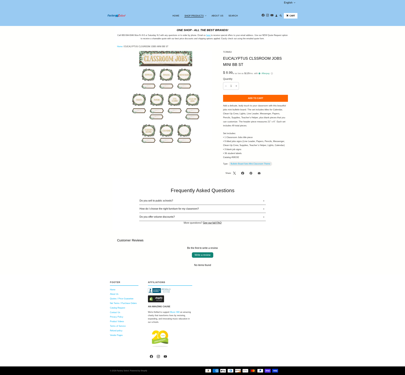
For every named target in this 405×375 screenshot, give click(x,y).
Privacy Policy (116, 317)
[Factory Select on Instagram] (158, 356)
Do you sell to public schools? (156, 200)
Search (233, 15)
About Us (217, 15)
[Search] (280, 15)
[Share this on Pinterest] (251, 173)
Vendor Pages (116, 335)
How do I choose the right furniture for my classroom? (169, 208)
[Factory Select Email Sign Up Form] (210, 35)
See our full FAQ (212, 222)
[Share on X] (235, 173)
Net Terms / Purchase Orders (123, 303)
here (208, 35)
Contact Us (115, 312)
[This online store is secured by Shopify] (170, 298)
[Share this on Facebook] (242, 173)
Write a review (203, 255)
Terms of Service (118, 326)
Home (175, 15)
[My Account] (276, 15)
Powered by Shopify (138, 371)
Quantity (227, 79)
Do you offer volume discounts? (157, 216)
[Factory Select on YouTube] (165, 356)
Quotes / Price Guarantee (121, 298)
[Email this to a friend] (259, 173)
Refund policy (116, 330)
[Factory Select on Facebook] (151, 356)
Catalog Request (117, 308)
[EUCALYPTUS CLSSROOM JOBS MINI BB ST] (165, 96)
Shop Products (194, 15)
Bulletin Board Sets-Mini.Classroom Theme (250, 164)
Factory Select (123, 371)
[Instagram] (267, 16)
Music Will (175, 312)
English (288, 2)
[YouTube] (272, 16)
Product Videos (117, 321)
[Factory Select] (126, 15)
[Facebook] (263, 16)
